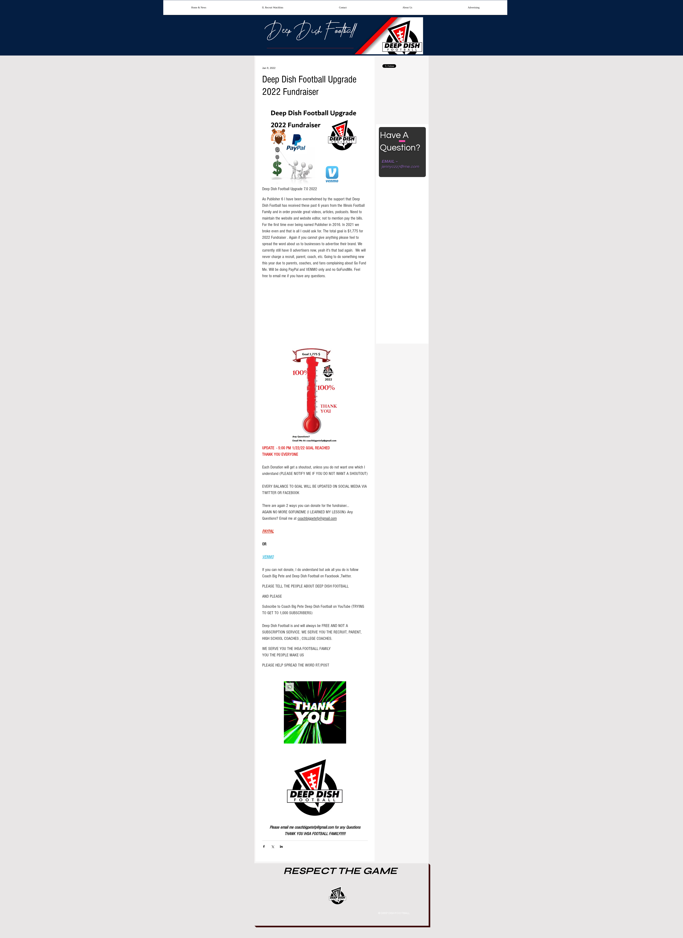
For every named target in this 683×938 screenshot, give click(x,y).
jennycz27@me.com (400, 166)
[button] (315, 712)
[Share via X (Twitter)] (272, 846)
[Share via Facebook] (264, 846)
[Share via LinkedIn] (281, 846)
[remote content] (315, 318)
